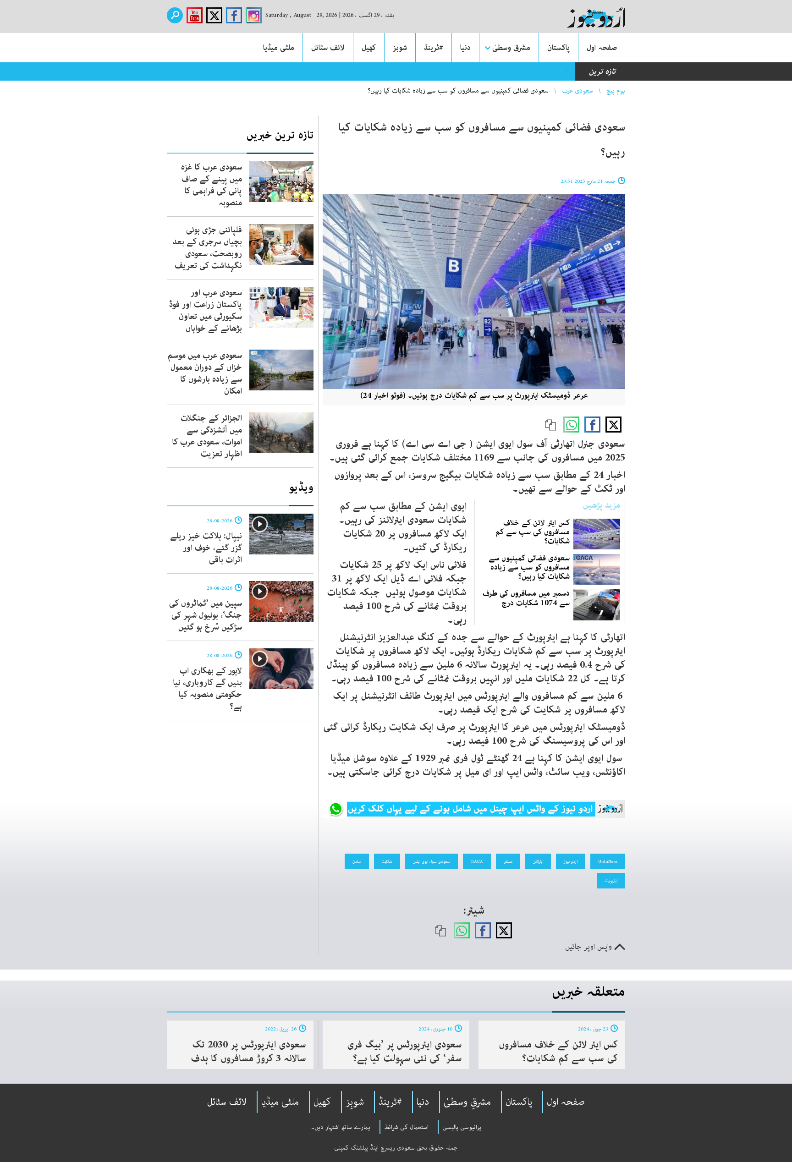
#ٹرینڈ (433, 48)
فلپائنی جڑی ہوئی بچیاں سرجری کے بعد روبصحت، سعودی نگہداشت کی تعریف (207, 248)
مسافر (508, 861)
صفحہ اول (602, 48)
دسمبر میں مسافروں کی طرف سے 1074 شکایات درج (526, 597)
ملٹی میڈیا (278, 48)
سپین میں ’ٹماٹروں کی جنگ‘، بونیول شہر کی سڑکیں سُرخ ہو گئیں (205, 615)
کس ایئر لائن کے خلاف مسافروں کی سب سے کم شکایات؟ (532, 532)
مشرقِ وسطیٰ (467, 1102)
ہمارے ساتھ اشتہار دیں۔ (340, 1127)
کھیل (369, 48)
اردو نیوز (571, 861)
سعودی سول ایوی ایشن (431, 861)
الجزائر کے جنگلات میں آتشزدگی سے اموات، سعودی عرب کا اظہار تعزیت (207, 436)
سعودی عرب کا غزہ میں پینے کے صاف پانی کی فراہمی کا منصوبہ (211, 185)
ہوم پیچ (615, 91)
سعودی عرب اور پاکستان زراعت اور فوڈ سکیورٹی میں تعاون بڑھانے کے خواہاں (205, 310)
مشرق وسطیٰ (511, 48)
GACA (477, 861)
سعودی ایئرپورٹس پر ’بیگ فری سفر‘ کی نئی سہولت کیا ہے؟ (404, 1051)
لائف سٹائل (328, 48)
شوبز (400, 48)
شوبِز (355, 1102)
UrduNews (607, 861)
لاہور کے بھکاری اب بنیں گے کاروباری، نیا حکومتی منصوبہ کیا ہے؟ (207, 688)
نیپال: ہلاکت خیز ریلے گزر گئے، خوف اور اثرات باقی (206, 548)
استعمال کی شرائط (406, 1127)
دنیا (465, 48)
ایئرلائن (538, 861)
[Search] (175, 15)
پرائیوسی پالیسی (461, 1127)
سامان (356, 861)
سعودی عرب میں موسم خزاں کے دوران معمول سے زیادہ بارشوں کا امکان (205, 373)
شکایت (387, 861)
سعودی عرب (577, 91)
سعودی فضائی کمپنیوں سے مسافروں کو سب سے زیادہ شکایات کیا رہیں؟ (529, 567)
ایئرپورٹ (611, 880)
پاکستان (558, 48)
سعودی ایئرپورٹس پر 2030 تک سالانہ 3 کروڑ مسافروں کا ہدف (248, 1051)
